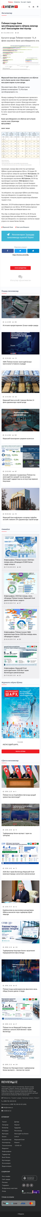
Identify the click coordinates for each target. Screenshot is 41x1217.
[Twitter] (31, 1185)
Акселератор (6, 1142)
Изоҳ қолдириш (20, 268)
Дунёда (16, 1122)
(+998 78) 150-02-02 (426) (17, 1104)
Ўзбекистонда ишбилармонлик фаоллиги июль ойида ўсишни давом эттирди (20, 990)
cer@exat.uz (7, 1111)
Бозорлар (5, 1127)
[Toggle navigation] (38, 6)
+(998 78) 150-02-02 (9, 1101)
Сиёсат (16, 1136)
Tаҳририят (5, 1185)
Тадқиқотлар (6, 1154)
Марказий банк (8, 227)
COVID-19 (18, 1145)
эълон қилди (20, 82)
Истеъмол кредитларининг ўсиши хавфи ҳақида (20, 325)
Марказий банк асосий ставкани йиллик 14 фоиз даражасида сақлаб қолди (18, 401)
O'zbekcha (17, 2)
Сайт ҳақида (6, 1179)
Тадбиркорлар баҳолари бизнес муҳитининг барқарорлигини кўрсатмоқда (19, 952)
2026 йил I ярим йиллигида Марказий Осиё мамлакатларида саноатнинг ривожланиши (19, 873)
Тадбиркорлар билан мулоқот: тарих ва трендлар (17, 834)
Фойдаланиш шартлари (9, 1188)
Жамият (17, 1142)
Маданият (5, 1148)
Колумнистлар (6, 1139)
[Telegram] (23, 1185)
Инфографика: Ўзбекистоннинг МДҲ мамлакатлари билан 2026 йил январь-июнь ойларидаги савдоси (20, 634)
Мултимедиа (6, 1160)
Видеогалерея (6, 1166)
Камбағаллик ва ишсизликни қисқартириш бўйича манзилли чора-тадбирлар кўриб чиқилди (18, 912)
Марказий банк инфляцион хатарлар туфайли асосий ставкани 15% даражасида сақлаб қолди (20, 518)
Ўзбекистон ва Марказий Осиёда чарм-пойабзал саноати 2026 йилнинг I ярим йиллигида (17, 1030)
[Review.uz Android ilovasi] (29, 1178)
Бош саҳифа (6, 1176)
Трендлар (5, 1125)
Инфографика (6, 1151)
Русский (23, 2)
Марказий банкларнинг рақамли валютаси (18, 438)
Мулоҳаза (5, 1133)
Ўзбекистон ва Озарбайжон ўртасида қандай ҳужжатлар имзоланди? (19, 796)
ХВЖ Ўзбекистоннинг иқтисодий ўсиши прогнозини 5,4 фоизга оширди (17, 363)
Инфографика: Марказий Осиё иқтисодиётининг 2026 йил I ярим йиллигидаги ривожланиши (16, 670)
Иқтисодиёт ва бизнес (21, 1133)
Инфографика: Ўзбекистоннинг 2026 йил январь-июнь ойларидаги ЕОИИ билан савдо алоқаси (19, 562)
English (29, 2)
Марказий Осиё (19, 1139)
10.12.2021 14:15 (8, 33)
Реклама (5, 1182)
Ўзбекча (10, 2)
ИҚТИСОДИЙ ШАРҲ (10, 744)
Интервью (5, 1130)
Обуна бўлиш (20, 751)
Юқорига (21, 1214)
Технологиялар (7, 1145)
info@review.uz (8, 1107)
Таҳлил (4, 1122)
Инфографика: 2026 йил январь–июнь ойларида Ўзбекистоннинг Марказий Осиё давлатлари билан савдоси (19, 598)
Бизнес (4, 1136)
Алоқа (4, 1191)
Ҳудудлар (17, 1127)
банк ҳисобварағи (22, 227)
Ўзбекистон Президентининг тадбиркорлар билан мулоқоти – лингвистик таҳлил (18, 1069)
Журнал (17, 1125)
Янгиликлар (18, 1130)
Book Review (6, 1157)
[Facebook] (27, 1185)
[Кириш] (33, 7)
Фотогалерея (6, 1163)
